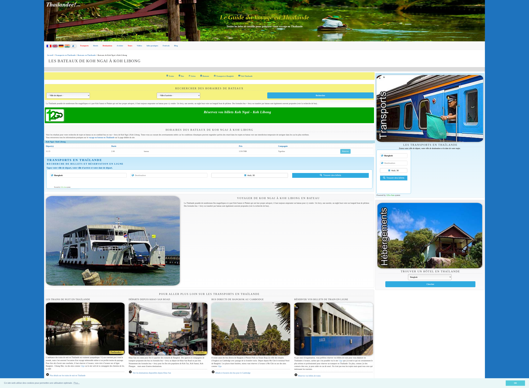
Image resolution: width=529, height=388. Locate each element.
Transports (84, 46)
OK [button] (515, 383)
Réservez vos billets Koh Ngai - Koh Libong (237, 112)
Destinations (107, 46)
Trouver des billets (332, 175)
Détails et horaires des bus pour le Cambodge (232, 373)
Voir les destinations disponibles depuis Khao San (152, 373)
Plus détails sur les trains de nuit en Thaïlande (67, 375)
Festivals (166, 46)
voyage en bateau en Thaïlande (101, 137)
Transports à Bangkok (224, 76)
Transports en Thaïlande (65, 55)
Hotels (95, 46)
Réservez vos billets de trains (309, 376)
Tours (130, 46)
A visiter (120, 46)
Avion (191, 76)
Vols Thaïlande (245, 76)
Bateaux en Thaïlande (87, 55)
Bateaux (204, 76)
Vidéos (139, 46)
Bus (181, 76)
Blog (176, 46)
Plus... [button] (77, 383)
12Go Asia (63, 187)
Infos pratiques (152, 46)
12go (83, 366)
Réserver (345, 151)
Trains (170, 76)
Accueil (50, 55)
